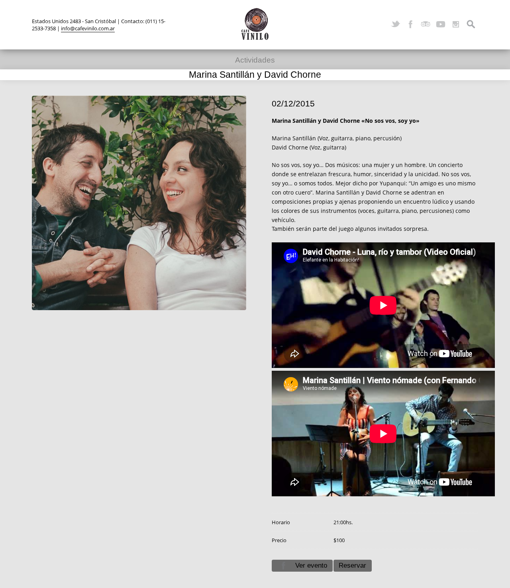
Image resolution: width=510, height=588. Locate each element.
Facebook (410, 24)
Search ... (471, 24)
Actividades (255, 60)
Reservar (352, 565)
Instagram (456, 24)
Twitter (395, 24)
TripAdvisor (425, 24)
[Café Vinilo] (255, 24)
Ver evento (311, 565)
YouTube (441, 24)
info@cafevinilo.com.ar (88, 28)
